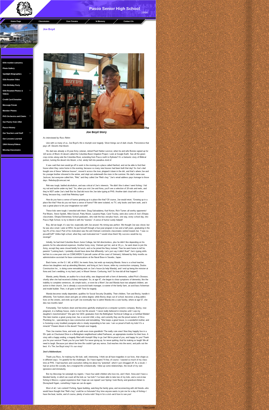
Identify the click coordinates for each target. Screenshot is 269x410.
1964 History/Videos (12, 144)
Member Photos (10, 111)
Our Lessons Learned (12, 139)
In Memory (100, 21)
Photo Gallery (9, 68)
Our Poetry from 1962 (12, 122)
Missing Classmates (12, 150)
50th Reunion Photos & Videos (12, 92)
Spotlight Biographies (11, 74)
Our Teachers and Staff (12, 133)
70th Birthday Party (11, 85)
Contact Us (129, 21)
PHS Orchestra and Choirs (13, 116)
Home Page (16, 21)
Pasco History (9, 127)
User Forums (72, 21)
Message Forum (10, 105)
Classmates (44, 21)
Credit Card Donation (12, 99)
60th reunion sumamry (13, 63)
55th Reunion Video (11, 80)
